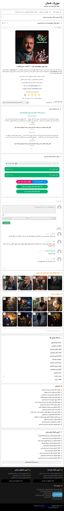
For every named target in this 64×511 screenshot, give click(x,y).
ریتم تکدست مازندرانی (55, 363)
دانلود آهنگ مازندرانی (58, 489)
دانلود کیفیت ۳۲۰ (32, 175)
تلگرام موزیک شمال (38, 181)
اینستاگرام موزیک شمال (23, 181)
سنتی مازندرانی (57, 373)
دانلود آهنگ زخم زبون (49, 156)
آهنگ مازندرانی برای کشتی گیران (46, 491)
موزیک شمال (56, 12)
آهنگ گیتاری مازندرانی (55, 356)
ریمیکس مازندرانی (56, 359)
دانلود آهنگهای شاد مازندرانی (48, 481)
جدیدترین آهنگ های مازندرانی (31, 462)
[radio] (38, 95)
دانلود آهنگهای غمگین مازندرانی (15, 481)
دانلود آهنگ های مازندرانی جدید (32, 191)
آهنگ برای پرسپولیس (40, 495)
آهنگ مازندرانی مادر (40, 489)
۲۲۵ (7, 23)
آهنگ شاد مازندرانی (56, 346)
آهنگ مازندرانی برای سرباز (57, 499)
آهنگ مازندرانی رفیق (58, 491)
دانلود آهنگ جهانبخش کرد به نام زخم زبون (24, 12)
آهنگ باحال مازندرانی (49, 489)
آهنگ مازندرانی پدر (47, 497)
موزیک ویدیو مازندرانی (55, 366)
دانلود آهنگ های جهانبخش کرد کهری (31, 186)
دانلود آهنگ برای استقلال (57, 497)
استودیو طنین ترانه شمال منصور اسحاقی (53, 330)
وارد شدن (58, 201)
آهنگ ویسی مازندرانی (55, 369)
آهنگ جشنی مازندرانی (55, 353)
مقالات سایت (58, 379)
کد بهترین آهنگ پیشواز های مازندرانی (51, 17)
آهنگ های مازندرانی (56, 342)
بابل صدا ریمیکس (47, 493)
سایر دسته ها (57, 376)
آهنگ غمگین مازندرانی (55, 349)
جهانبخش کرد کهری (43, 12)
